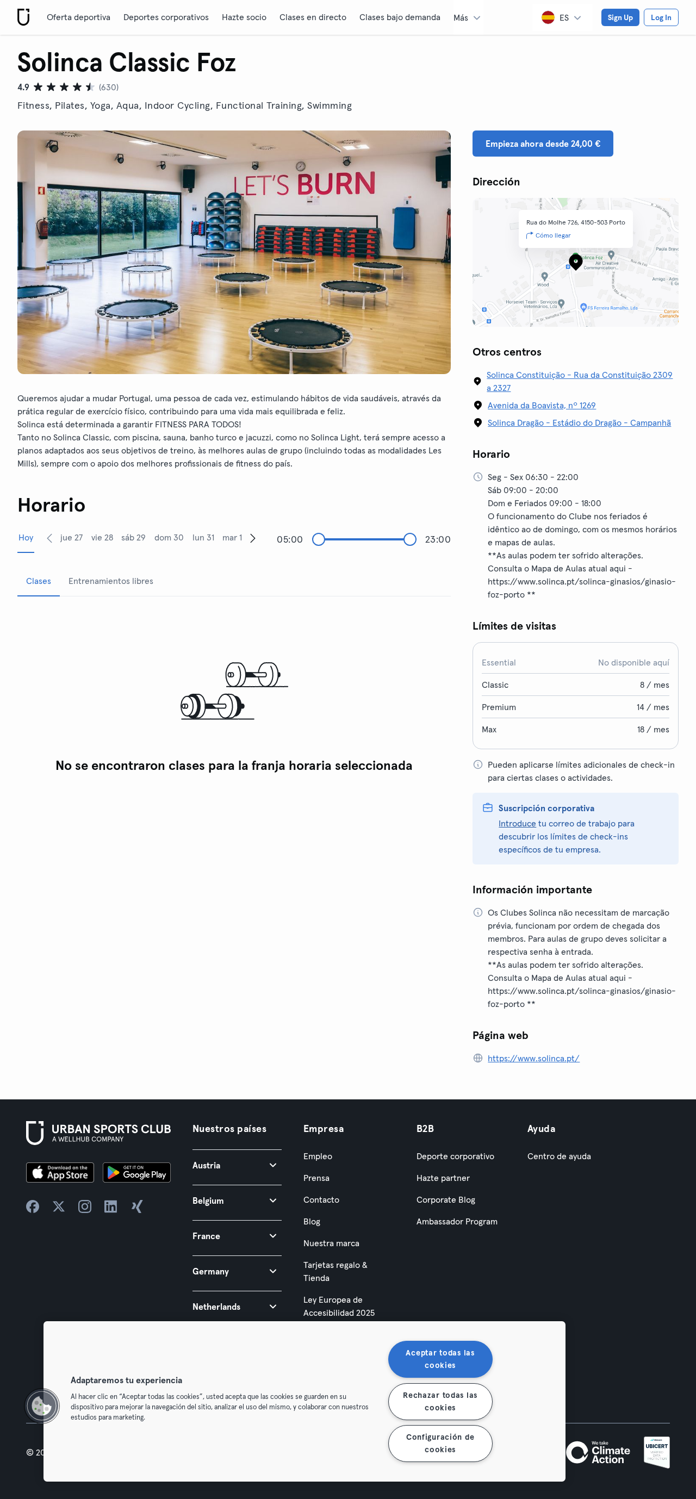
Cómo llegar (553, 235)
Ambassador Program (457, 1221)
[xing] (137, 1206)
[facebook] (32, 1206)
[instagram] (84, 1206)
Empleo (317, 1155)
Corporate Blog (446, 1199)
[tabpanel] (234, 691)
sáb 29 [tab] (133, 537)
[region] (305, 1401)
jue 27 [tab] (71, 537)
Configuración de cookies (440, 1443)
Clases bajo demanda (399, 16)
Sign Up (620, 17)
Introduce (517, 823)
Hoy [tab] (25, 537)
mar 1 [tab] (232, 537)
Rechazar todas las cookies (440, 1401)
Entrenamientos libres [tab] (111, 580)
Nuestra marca (331, 1242)
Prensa (316, 1177)
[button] (237, 1164)
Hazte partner (443, 1177)
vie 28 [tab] (102, 537)
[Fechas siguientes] (253, 538)
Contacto (321, 1199)
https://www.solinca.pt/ (534, 1058)
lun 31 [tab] (203, 537)
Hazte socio (244, 16)
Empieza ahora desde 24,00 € (543, 143)
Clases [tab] (38, 580)
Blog (311, 1221)
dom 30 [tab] (169, 537)
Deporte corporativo (455, 1155)
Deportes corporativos (166, 16)
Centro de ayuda (559, 1155)
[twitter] (58, 1206)
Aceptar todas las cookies (440, 1359)
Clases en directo (312, 16)
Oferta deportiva (78, 16)
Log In (661, 17)
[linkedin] (110, 1206)
